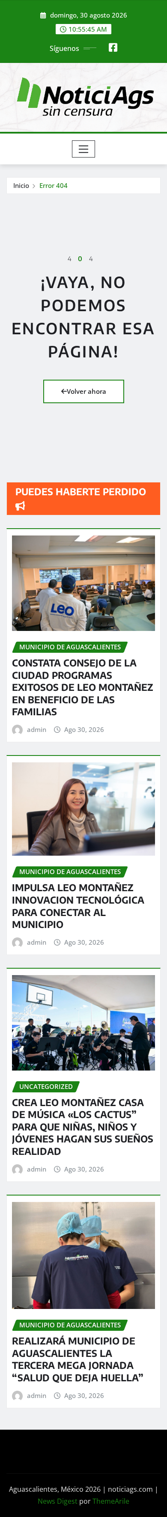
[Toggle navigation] (83, 149)
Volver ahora (86, 391)
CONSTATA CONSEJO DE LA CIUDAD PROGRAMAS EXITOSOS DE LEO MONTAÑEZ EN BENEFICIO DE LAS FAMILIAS (82, 687)
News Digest (58, 1501)
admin (36, 729)
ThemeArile (110, 1501)
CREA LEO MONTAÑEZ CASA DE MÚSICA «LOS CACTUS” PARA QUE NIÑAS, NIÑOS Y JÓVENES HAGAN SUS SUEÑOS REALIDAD (82, 1126)
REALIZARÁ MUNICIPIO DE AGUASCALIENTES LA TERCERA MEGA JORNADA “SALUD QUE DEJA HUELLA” (77, 1359)
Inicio (21, 185)
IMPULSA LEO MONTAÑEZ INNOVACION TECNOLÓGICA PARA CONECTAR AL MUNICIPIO (78, 905)
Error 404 (53, 185)
